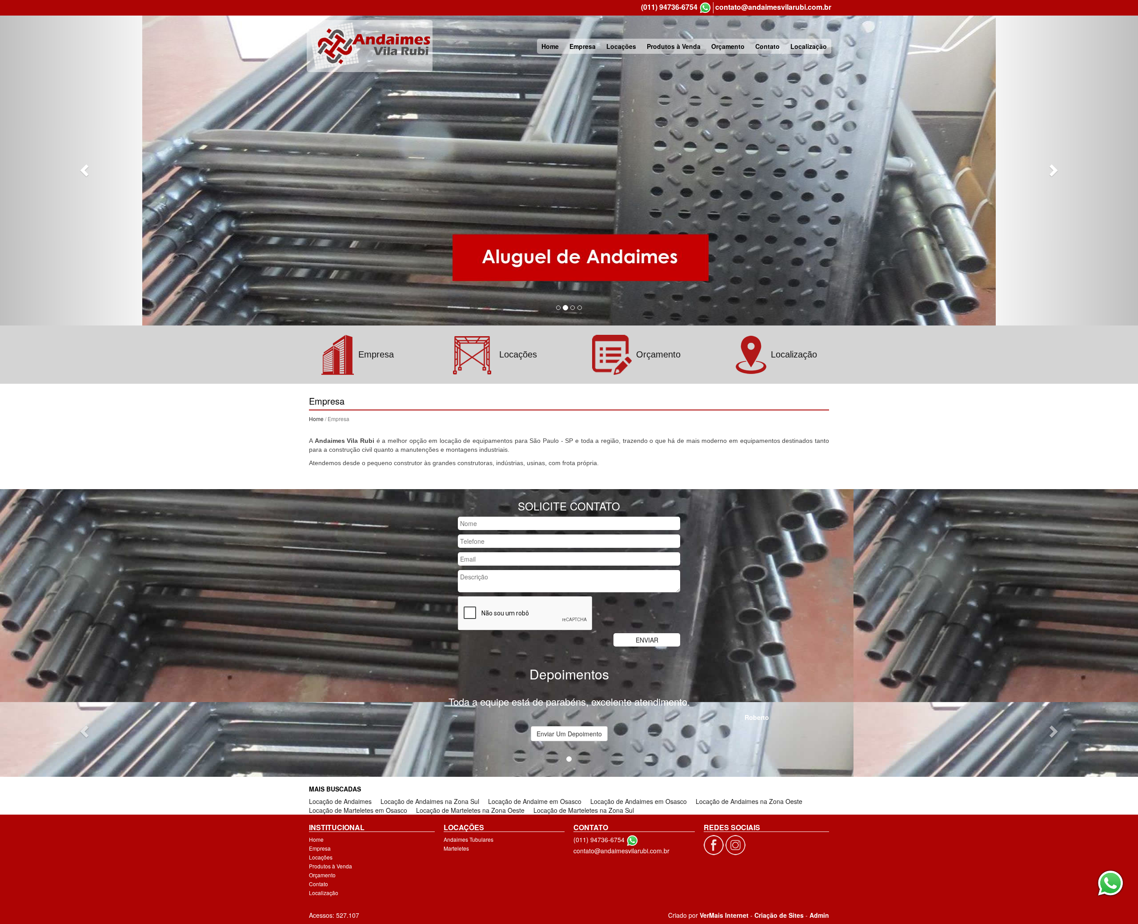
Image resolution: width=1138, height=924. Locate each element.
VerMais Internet (724, 915)
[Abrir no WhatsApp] (705, 7)
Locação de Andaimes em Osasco (638, 801)
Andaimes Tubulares (468, 839)
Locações (621, 46)
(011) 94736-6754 (669, 7)
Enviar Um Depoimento (569, 733)
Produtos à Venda (674, 46)
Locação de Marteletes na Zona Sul (583, 810)
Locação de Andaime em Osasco (534, 801)
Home (550, 46)
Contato (767, 46)
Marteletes (456, 848)
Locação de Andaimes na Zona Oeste (749, 801)
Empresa (582, 46)
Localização (808, 46)
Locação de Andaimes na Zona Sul (430, 801)
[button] (85, 169)
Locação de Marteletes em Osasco (358, 810)
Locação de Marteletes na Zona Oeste (470, 810)
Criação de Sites (779, 915)
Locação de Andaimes (340, 801)
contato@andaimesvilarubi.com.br (773, 7)
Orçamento (728, 46)
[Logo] (370, 46)
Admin (819, 915)
